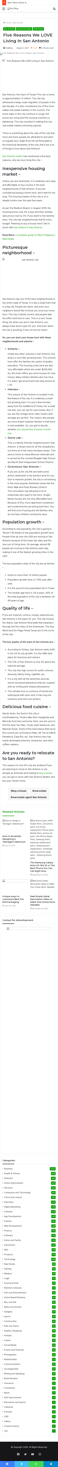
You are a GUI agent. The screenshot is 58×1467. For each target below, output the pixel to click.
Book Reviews (11, 1378)
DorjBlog (8, 48)
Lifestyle (8, 1211)
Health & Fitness (12, 1173)
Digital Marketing (12, 1207)
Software (8, 1235)
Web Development (13, 1226)
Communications (12, 1364)
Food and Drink (11, 1283)
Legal (6, 1278)
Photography (10, 1354)
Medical (8, 1273)
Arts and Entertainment (15, 1292)
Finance (8, 1230)
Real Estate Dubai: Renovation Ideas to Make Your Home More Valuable (42, 900)
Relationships (10, 1359)
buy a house (19, 790)
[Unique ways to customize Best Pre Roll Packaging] (15, 886)
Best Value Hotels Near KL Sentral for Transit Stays (31, 2)
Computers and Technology (17, 1192)
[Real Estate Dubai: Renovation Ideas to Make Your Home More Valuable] (43, 886)
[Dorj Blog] (12, 8)
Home (8, 22)
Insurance (9, 1383)
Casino (7, 1340)
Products (8, 1254)
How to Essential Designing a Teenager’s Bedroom (13, 839)
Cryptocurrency (11, 1426)
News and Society (13, 1307)
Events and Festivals (14, 1350)
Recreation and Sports (15, 1402)
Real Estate (18, 22)
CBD (6, 1416)
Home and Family (24, 29)
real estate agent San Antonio (29, 797)
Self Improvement (12, 1397)
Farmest (8, 1412)
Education (9, 1202)
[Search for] (54, 9)
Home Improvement (13, 1183)
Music (7, 1392)
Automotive (9, 1245)
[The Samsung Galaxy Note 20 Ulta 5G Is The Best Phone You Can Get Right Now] (43, 839)
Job (6, 1431)
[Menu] (3, 9)
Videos (7, 1421)
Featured (8, 1178)
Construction (10, 1321)
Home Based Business (14, 1297)
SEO (6, 1249)
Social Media (10, 1345)
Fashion (8, 1221)
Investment (9, 1388)
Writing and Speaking (14, 1373)
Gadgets (8, 1311)
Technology (9, 1259)
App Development (12, 1216)
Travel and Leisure (13, 1197)
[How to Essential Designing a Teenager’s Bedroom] (15, 826)
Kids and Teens (11, 1326)
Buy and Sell (9, 29)
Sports (7, 1316)
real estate (40, 790)
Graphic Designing (13, 1331)
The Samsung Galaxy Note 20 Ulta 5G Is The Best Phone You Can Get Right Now (42, 866)
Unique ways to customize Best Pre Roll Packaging (13, 899)
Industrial (8, 1407)
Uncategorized (11, 1369)
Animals (8, 1335)
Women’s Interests (13, 1288)
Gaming (7, 1269)
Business (8, 1168)
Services (8, 1188)
